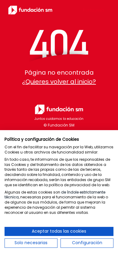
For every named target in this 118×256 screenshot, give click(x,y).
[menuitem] (93, 10)
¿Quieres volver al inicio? (59, 81)
